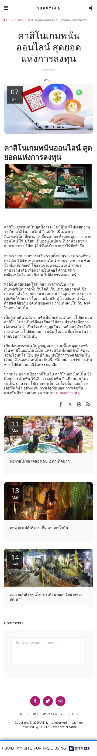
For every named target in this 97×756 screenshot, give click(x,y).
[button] (6, 7)
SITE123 (44, 727)
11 (15, 426)
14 (15, 559)
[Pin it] (79, 404)
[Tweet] (69, 404)
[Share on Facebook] (60, 404)
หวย (20, 20)
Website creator (65, 727)
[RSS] (88, 404)
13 (15, 492)
